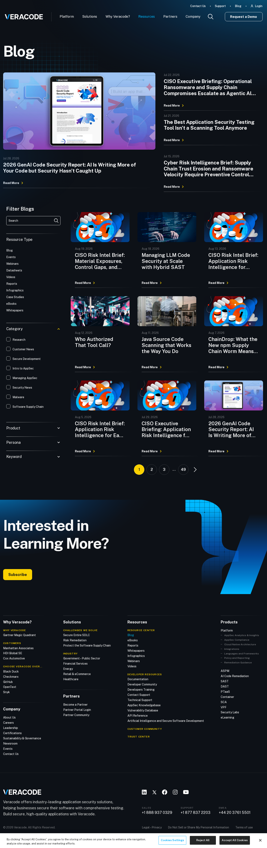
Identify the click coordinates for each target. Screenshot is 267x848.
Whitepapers (136, 650)
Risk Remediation (75, 640)
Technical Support (139, 700)
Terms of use (244, 827)
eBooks (132, 640)
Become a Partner (75, 704)
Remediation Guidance (238, 662)
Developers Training (141, 689)
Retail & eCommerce (77, 674)
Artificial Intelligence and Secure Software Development (165, 720)
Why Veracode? (118, 17)
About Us (9, 717)
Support (220, 6)
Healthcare (70, 679)
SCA (224, 702)
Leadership (10, 728)
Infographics (136, 656)
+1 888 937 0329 (157, 812)
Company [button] (193, 17)
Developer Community (142, 684)
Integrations (231, 649)
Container (227, 697)
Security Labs (230, 712)
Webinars (133, 661)
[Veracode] (22, 15)
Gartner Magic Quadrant (19, 635)
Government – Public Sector (81, 658)
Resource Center (141, 630)
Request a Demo (243, 17)
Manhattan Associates (18, 648)
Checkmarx (11, 676)
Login (258, 6)
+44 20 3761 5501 (235, 812)
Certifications (12, 733)
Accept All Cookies (234, 840)
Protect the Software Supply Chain (87, 645)
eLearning (227, 717)
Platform (67, 17)
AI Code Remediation (235, 676)
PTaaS (225, 691)
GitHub (8, 682)
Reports (132, 645)
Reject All (202, 840)
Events (8, 748)
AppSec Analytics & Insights (241, 635)
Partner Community (76, 715)
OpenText (9, 687)
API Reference (137, 715)
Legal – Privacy (152, 827)
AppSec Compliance (236, 639)
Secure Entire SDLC (76, 635)
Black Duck (11, 671)
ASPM (225, 671)
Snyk (6, 692)
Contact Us (198, 6)
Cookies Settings (172, 840)
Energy (68, 668)
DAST (225, 686)
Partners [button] (170, 17)
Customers (12, 643)
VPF (224, 707)
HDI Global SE (12, 653)
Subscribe (17, 574)
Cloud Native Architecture (240, 644)
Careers (8, 722)
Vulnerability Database (142, 710)
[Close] (260, 840)
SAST (225, 681)
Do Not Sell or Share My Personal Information (198, 827)
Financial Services (75, 663)
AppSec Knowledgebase (144, 705)
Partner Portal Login (77, 709)
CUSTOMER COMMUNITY (144, 728)
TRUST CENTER (138, 736)
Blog (238, 6)
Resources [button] (146, 17)
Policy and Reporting (237, 658)
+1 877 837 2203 (195, 812)
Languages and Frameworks (241, 653)
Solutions (89, 17)
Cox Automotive (14, 658)
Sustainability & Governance (22, 738)
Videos (131, 666)
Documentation (137, 679)
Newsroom (10, 743)
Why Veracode (14, 630)
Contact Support (138, 694)
